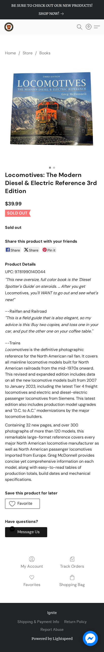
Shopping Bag (72, 584)
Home (10, 53)
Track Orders (72, 566)
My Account (32, 566)
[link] (52, 14)
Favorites (31, 584)
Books (44, 53)
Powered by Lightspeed (52, 638)
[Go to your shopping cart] (90, 26)
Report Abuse (52, 630)
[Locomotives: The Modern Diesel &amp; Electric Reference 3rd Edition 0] (52, 112)
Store (28, 53)
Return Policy (75, 622)
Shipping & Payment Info (38, 622)
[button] (9, 26)
